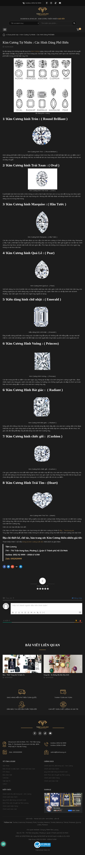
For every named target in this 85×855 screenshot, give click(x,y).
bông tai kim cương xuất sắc (32, 542)
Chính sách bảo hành (51, 769)
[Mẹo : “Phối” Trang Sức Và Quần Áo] (22, 664)
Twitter (15, 822)
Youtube (40, 822)
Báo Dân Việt (7, 775)
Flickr (35, 822)
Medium (47, 822)
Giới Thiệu (6, 766)
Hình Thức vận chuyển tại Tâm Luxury (57, 775)
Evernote (21, 822)
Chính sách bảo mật (51, 781)
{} (40, 612)
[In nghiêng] (15, 612)
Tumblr (53, 822)
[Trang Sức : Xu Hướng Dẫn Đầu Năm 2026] (63, 664)
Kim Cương (35, 51)
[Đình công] (22, 612)
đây (61, 530)
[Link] (37, 612)
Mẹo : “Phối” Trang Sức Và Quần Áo (14, 675)
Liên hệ (56, 818)
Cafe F (5, 784)
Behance (59, 822)
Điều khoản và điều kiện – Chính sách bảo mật (19, 769)
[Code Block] (34, 612)
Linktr (39, 825)
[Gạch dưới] (19, 612)
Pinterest (29, 822)
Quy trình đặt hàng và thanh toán (56, 772)
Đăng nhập (78, 598)
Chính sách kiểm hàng (52, 778)
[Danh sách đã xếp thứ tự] (25, 612)
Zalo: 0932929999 (15, 752)
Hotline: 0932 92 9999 (58, 743)
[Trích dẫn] (31, 612)
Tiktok (66, 822)
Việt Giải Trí (6, 781)
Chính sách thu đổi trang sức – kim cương (58, 766)
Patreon (45, 825)
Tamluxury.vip (69, 530)
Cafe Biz (5, 778)
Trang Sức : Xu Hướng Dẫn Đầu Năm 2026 (56, 675)
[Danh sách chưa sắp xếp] (28, 612)
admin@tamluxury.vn (58, 752)
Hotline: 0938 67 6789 (58, 745)
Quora (78, 822)
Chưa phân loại (12, 35)
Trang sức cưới (39, 818)
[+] (43, 612)
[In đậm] (12, 612)
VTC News (6, 772)
